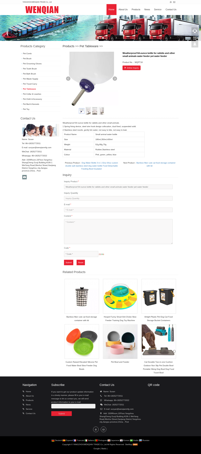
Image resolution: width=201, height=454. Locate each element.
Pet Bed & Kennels (31, 104)
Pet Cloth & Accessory (32, 99)
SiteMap (128, 444)
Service (157, 9)
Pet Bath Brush (29, 74)
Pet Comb (27, 53)
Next (115, 78)
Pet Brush (27, 58)
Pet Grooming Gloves (32, 64)
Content (68, 216)
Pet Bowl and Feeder (120, 362)
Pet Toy (26, 109)
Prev (68, 78)
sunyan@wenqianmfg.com (39, 147)
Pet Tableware (89, 46)
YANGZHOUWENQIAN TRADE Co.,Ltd (90, 444)
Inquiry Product (71, 181)
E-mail (67, 204)
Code (67, 248)
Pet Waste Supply (30, 79)
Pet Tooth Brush (30, 69)
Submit (69, 262)
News (147, 9)
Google (97, 448)
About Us (123, 9)
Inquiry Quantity (71, 193)
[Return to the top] (194, 45)
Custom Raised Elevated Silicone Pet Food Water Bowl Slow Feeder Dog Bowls (82, 365)
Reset (80, 262)
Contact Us (171, 9)
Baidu (103, 448)
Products (136, 9)
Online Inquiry (132, 68)
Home (111, 9)
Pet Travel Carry (30, 84)
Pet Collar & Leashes (32, 94)
